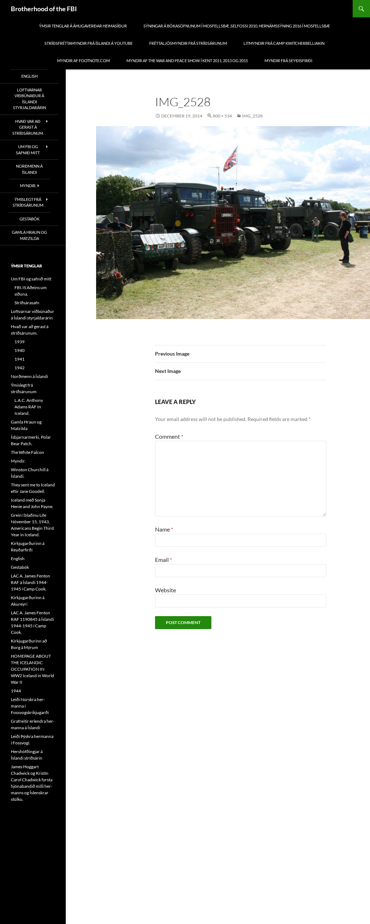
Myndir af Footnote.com (83, 60)
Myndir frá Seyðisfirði (288, 60)
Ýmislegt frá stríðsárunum (28, 202)
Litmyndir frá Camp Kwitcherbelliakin (284, 43)
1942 (19, 367)
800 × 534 (222, 116)
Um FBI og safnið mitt (28, 149)
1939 (19, 341)
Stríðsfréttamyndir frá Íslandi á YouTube (88, 43)
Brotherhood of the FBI (44, 9)
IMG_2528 (252, 116)
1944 (16, 690)
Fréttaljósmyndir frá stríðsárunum (188, 43)
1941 (19, 359)
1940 (19, 350)
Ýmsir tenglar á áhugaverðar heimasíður (83, 25)
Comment (169, 436)
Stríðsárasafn (26, 302)
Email (163, 559)
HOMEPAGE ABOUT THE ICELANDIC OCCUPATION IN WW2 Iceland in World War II (32, 669)
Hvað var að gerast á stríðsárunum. (28, 127)
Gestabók (29, 218)
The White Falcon (27, 452)
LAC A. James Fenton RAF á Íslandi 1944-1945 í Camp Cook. (30, 582)
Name (164, 529)
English (29, 76)
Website (165, 589)
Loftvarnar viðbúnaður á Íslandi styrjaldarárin (29, 98)
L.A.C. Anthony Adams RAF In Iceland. (28, 406)
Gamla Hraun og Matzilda (29, 235)
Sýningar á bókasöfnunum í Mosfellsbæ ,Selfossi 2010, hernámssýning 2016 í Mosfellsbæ (236, 25)
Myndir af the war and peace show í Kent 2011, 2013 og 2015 (187, 60)
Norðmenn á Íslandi (29, 169)
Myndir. (28, 185)
